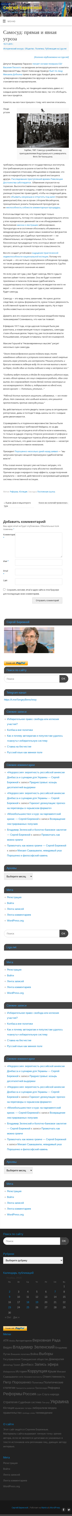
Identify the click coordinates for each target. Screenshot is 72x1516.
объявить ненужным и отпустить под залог (33, 196)
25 (27, 1307)
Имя (6, 561)
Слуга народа (50, 1394)
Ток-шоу (46, 1403)
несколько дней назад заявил (43, 451)
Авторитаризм (24, 1340)
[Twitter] (67, 6)
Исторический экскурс (13, 48)
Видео (7, 1347)
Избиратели (9, 1371)
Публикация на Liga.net (55, 48)
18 (27, 1302)
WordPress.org (15, 920)
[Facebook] (63, 6)
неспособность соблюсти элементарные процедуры (33, 207)
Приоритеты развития (25, 1388)
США (39, 1394)
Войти (10, 903)
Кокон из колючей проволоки (53, 503)
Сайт (5, 580)
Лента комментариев (19, 914)
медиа (52, 1408)
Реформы (12, 1393)
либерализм (39, 1407)
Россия (29, 1394)
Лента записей (15, 908)
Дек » (16, 1317)
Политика (39, 48)
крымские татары (23, 1408)
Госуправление (12, 1359)
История (21, 1371)
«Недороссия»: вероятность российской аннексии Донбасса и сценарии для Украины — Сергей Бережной (36, 777)
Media (12, 1341)
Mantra (44, 1507)
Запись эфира (46, 1364)
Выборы (46, 1354)
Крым (52, 1371)
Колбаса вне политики (20, 729)
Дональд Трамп (11, 1364)
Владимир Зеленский (34, 1347)
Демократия (56, 1359)
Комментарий (6, 536)
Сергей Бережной (22, 7)
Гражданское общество (34, 1359)
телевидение (43, 1412)
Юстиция (23, 491)
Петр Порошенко (17, 1382)
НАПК (20, 1377)
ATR (6, 1340)
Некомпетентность (33, 1377)
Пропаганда (41, 1388)
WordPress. (55, 1507)
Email (5, 572)
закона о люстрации (27, 225)
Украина (59, 1401)
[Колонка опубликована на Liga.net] (51, 57)
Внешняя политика (20, 1354)
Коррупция (37, 1371)
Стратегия (10, 1402)
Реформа (14, 491)
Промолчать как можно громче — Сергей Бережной (36, 845)
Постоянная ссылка (46, 491)
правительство (12, 1412)
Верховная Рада (46, 1340)
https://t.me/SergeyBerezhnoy (20, 699)
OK (62, 678)
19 (36, 1302)
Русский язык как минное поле (24, 752)
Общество (29, 48)
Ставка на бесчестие (19, 746)
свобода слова (28, 1413)
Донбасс (27, 1364)
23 (9, 1307)
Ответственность (54, 1376)
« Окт (8, 1317)
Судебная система (29, 1402)
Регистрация (14, 897)
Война (34, 1353)
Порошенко (21, 451)
